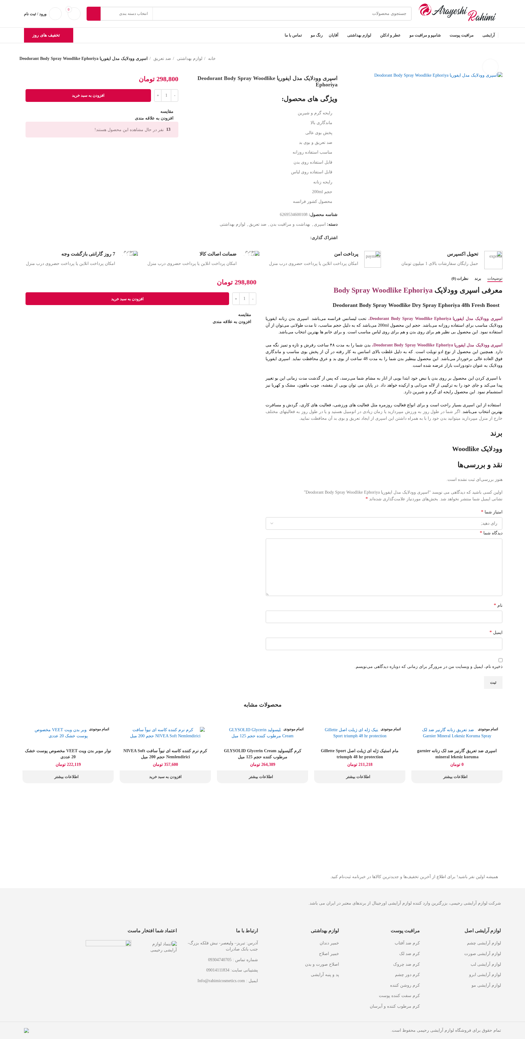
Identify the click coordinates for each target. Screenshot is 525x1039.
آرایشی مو (481, 985)
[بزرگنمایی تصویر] (490, 67)
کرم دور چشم (407, 974)
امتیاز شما (492, 511)
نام (498, 605)
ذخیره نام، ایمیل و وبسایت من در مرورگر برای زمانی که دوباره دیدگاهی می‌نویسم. (429, 666)
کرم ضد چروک (406, 964)
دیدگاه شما (491, 532)
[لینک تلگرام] (277, 238)
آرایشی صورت (477, 953)
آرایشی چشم (478, 943)
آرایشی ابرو (479, 974)
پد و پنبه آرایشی (325, 974)
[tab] (495, 278)
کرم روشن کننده (405, 985)
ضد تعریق (161, 58)
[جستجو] (94, 14)
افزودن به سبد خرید (88, 95)
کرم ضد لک (409, 953)
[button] (165, 776)
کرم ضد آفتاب (407, 943)
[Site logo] (459, 13)
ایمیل (496, 632)
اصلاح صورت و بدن (322, 964)
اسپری (320, 224)
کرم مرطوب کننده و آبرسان (395, 1006)
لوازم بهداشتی (189, 58)
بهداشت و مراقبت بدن (290, 224)
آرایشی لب (480, 964)
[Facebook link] (305, 238)
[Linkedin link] (284, 238)
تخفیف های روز (46, 35)
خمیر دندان (329, 943)
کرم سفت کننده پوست (399, 995)
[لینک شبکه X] (298, 238)
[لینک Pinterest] (291, 238)
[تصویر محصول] (457, 733)
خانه (211, 58)
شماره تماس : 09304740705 (233, 959)
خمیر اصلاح (329, 953)
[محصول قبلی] (502, 66)
